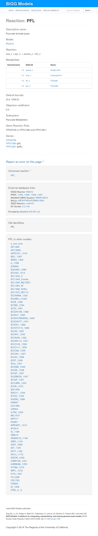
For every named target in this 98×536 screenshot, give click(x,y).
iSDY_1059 (16, 444)
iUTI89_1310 (17, 467)
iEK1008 (15, 389)
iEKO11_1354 (18, 392)
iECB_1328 (17, 301)
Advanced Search (22, 10)
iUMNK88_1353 (19, 464)
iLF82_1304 (17, 412)
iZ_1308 (15, 486)
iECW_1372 (17, 386)
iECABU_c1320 (19, 298)
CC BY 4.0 (34, 211)
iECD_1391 (17, 308)
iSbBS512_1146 (19, 438)
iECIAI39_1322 (18, 337)
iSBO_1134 (17, 441)
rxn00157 (30, 203)
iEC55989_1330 (19, 295)
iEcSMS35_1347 (19, 376)
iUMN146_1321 (19, 460)
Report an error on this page (24, 162)
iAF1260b (16, 250)
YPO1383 (11, 143)
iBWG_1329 (17, 259)
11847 (40, 194)
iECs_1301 (16, 363)
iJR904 (14, 408)
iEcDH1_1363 (18, 314)
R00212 (29, 191)
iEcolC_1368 (17, 356)
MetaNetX (24, 211)
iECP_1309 (17, 360)
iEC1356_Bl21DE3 (20, 282)
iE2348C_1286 (18, 269)
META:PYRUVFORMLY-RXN (31, 200)
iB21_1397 (16, 256)
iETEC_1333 (17, 395)
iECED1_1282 (18, 324)
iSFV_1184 (16, 451)
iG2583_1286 (18, 399)
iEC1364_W (17, 285)
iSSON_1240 (17, 457)
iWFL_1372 (17, 470)
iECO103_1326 (19, 344)
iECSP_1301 (17, 379)
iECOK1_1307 (18, 353)
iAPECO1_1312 (19, 253)
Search (87, 10)
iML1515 (15, 415)
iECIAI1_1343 (18, 334)
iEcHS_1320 (17, 331)
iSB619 (14, 434)
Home (11, 10)
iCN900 (15, 266)
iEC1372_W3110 (19, 292)
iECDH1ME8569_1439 (22, 318)
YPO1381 (11, 146)
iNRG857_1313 (19, 425)
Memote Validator (50, 10)
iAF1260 (15, 246)
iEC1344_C (17, 275)
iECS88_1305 (18, 366)
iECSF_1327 (17, 373)
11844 (20, 194)
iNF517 (14, 418)
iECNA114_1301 (19, 340)
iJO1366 (15, 405)
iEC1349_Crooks (19, 279)
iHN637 (15, 402)
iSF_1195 (16, 447)
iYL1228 (15, 477)
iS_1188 (15, 431)
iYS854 (14, 483)
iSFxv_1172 (17, 454)
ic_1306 (15, 262)
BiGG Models (19, 3)
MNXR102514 (42, 197)
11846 (33, 194)
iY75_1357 (16, 473)
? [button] (43, 161)
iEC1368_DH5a (19, 288)
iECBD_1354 (17, 305)
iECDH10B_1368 (20, 311)
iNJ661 (14, 421)
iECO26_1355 (18, 350)
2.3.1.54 (26, 206)
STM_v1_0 (16, 489)
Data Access (36, 10)
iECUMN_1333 (18, 382)
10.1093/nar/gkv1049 (52, 518)
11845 (26, 194)
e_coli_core (17, 243)
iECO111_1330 (19, 347)
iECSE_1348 (17, 369)
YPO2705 (11, 140)
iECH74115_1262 (20, 327)
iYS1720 (15, 480)
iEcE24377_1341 (20, 321)
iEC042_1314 (18, 272)
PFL (13, 175)
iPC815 (10, 43)
